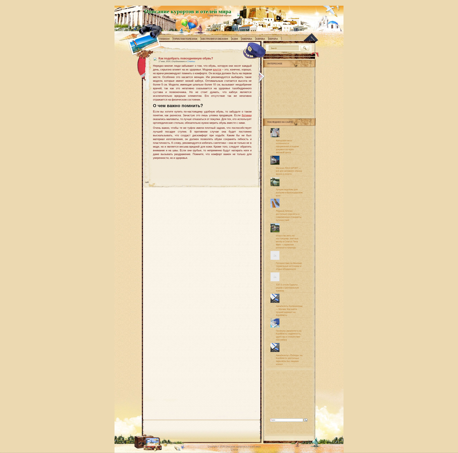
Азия (235, 38)
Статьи (191, 61)
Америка (247, 38)
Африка (260, 38)
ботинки (247, 115)
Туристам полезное (185, 38)
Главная (164, 38)
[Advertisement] (195, 166)
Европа (273, 38)
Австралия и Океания (214, 38)
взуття (217, 69)
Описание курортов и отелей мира (187, 11)
